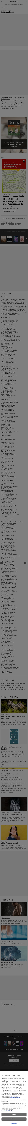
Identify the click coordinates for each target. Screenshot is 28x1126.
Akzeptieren (14, 1114)
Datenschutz (12, 1097)
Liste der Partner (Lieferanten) (7, 1110)
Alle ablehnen (14, 1119)
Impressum (17, 1097)
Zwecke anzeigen (14, 1123)
